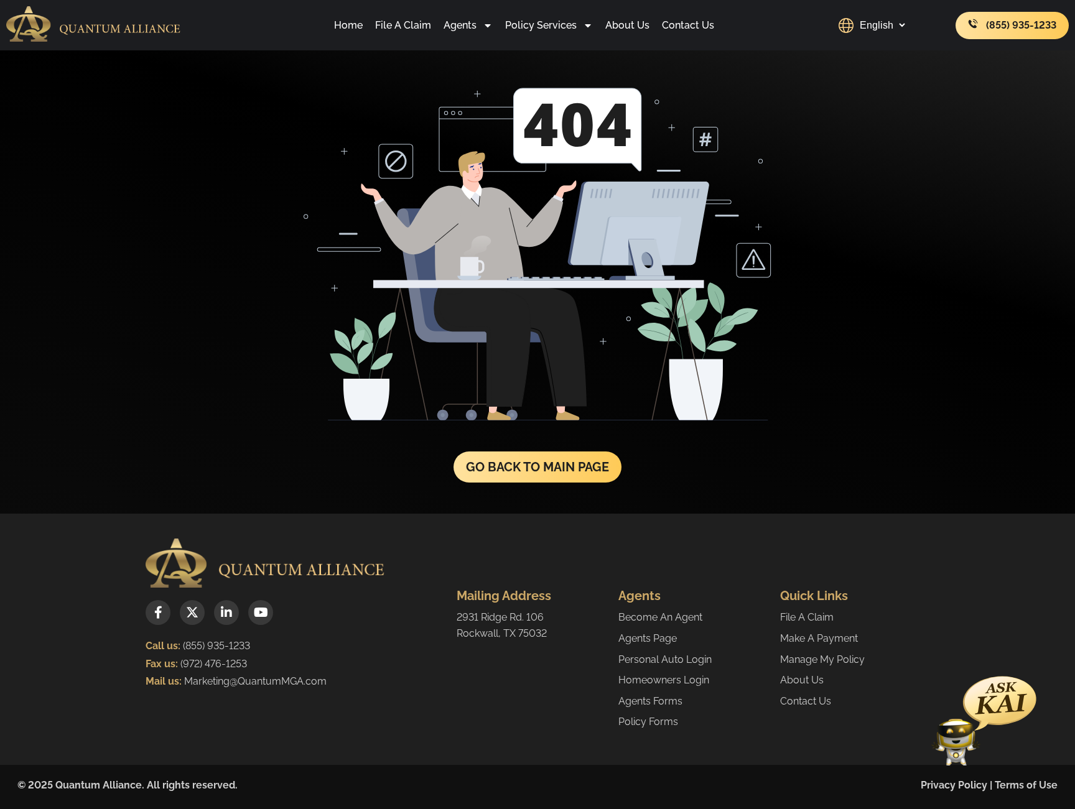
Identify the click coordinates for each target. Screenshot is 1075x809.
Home (348, 25)
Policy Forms (648, 722)
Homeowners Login (663, 680)
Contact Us (688, 25)
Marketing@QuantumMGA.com (255, 681)
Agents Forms (650, 701)
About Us (627, 25)
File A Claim (403, 25)
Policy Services (541, 25)
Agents (460, 25)
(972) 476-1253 (212, 664)
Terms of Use (1026, 785)
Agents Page (647, 638)
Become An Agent (660, 617)
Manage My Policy (822, 659)
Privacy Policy (954, 785)
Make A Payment (819, 638)
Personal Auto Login (665, 659)
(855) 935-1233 (216, 646)
